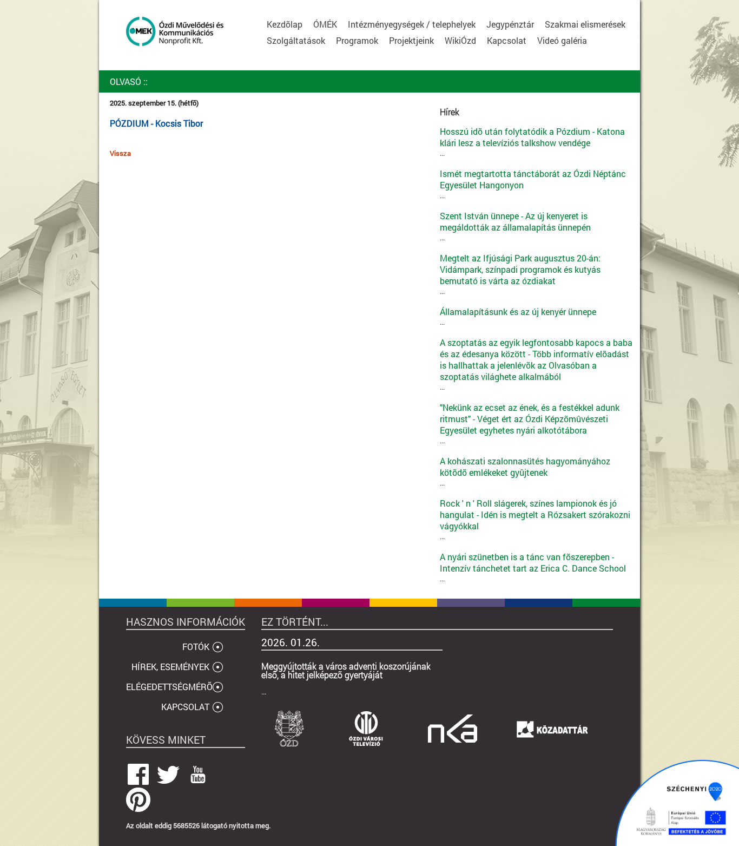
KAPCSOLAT (185, 706)
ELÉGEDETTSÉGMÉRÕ (169, 686)
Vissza (120, 153)
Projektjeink (411, 40)
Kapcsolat (506, 40)
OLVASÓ (125, 81)
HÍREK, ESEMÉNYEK (170, 666)
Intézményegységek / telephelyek (412, 24)
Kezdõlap (284, 24)
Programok (357, 40)
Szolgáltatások (296, 40)
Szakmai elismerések (585, 24)
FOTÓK (195, 646)
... (532, 142)
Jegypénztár (510, 24)
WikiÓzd (460, 40)
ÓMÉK (325, 24)
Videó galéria (562, 40)
